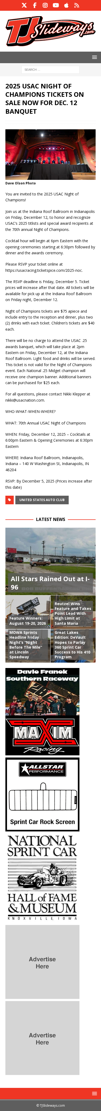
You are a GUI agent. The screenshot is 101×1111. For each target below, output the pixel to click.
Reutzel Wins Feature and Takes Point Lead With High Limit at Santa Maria (73, 613)
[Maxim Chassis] (42, 752)
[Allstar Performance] (42, 828)
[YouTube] (56, 5)
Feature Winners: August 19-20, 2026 (27, 621)
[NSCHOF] (42, 919)
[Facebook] (35, 5)
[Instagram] (45, 5)
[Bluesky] (77, 5)
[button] (94, 57)
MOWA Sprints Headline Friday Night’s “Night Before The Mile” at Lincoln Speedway (25, 644)
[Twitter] (24, 5)
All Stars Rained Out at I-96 (50, 582)
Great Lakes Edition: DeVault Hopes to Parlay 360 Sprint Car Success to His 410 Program (72, 644)
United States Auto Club (42, 500)
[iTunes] (66, 5)
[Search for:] (50, 69)
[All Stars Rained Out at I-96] (50, 561)
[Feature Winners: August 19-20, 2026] (28, 612)
